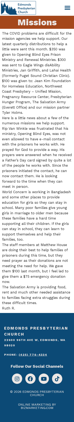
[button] (67, 7)
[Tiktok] (57, 378)
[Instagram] (17, 378)
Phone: (25, 354)
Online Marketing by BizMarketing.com (37, 406)
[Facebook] (30, 378)
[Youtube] (44, 378)
